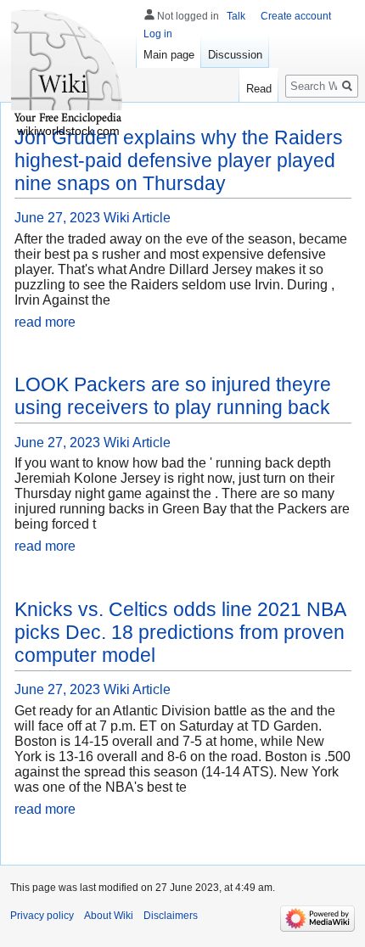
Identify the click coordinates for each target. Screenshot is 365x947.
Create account (296, 16)
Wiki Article (137, 217)
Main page (168, 54)
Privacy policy (42, 916)
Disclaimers (170, 916)
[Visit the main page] (68, 68)
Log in (157, 34)
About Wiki (108, 916)
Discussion (235, 54)
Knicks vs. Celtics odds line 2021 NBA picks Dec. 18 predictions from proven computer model (179, 632)
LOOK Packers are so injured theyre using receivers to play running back (172, 395)
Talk (236, 16)
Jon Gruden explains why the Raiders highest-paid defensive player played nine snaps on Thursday (178, 160)
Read (259, 88)
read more (45, 322)
